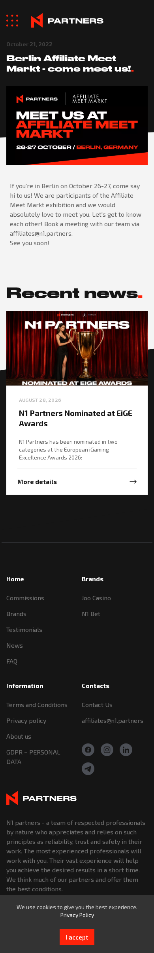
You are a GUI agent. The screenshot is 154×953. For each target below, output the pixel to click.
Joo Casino (96, 597)
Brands (16, 613)
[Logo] (67, 20)
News (14, 645)
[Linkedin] (126, 749)
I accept (77, 937)
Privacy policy (26, 720)
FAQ (11, 661)
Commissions (25, 597)
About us (18, 736)
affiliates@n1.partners (112, 720)
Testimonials (24, 629)
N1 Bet (91, 613)
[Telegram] (88, 768)
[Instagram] (107, 749)
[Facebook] (88, 749)
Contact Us (97, 704)
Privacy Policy (77, 914)
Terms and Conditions (37, 704)
